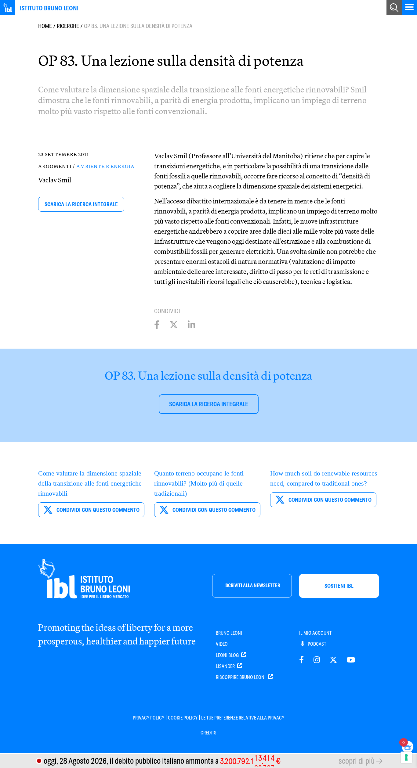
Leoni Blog (228, 655)
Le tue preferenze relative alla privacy (242, 717)
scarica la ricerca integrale (81, 204)
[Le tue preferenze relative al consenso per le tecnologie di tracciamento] (406, 757)
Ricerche (68, 26)
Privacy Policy (148, 717)
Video (222, 644)
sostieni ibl (339, 586)
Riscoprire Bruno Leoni (241, 677)
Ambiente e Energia (105, 166)
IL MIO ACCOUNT (315, 633)
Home (45, 26)
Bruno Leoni (229, 633)
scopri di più (357, 760)
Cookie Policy (183, 717)
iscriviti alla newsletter (252, 585)
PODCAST (316, 644)
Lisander (226, 666)
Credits (208, 732)
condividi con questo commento (97, 510)
